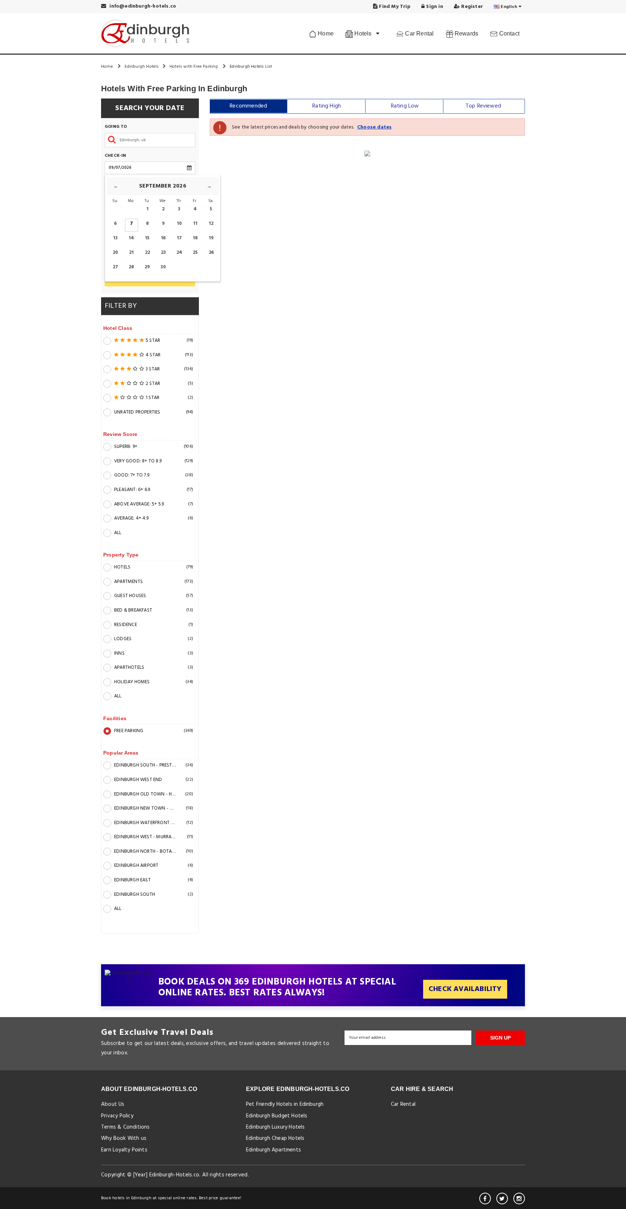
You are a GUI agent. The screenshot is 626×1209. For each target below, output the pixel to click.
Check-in (115, 156)
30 (163, 267)
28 (131, 267)
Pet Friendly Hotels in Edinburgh (285, 1104)
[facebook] (485, 1198)
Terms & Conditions (125, 1127)
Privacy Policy (117, 1116)
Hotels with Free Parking (194, 66)
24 (179, 252)
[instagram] (519, 1198)
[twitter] (502, 1198)
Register (471, 7)
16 (163, 238)
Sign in (434, 7)
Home (325, 33)
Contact (508, 33)
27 (115, 267)
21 (131, 252)
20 (115, 252)
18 (195, 238)
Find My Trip (393, 7)
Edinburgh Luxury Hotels (275, 1127)
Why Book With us (123, 1138)
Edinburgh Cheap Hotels (275, 1138)
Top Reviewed (483, 106)
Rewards (466, 33)
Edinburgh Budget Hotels (277, 1116)
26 (211, 252)
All (118, 533)
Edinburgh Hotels (142, 66)
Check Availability (465, 989)
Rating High (326, 106)
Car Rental (419, 33)
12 (211, 223)
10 (179, 223)
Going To (116, 127)
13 (115, 238)
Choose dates (374, 127)
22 (147, 252)
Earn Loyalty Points (124, 1150)
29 (147, 267)
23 (163, 252)
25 (195, 252)
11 (195, 223)
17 (179, 238)
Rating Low (405, 106)
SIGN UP (500, 1038)
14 (131, 238)
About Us (113, 1104)
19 (211, 238)
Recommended (248, 106)
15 (147, 238)
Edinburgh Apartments (273, 1150)
